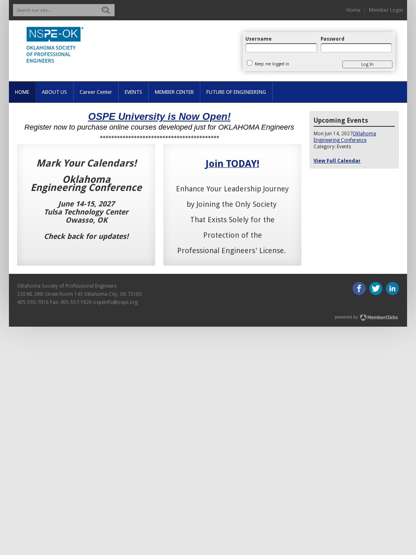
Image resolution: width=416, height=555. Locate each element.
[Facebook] (359, 288)
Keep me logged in (272, 64)
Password (332, 39)
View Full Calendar (337, 161)
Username (258, 39)
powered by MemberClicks (366, 317)
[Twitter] (375, 288)
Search (106, 10)
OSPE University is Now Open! (159, 116)
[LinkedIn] (392, 288)
